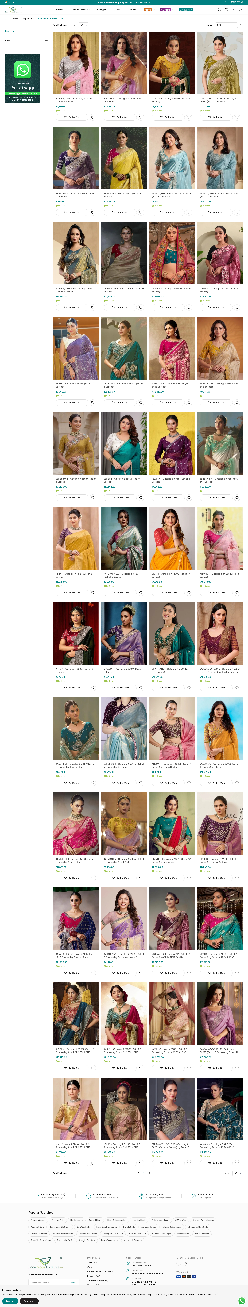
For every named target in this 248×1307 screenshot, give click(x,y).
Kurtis (117, 9)
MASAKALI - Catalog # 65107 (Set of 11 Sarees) (123, 670)
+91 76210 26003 (235, 2)
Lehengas (101, 9)
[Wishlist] (226, 9)
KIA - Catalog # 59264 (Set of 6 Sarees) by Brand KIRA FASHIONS (73, 1146)
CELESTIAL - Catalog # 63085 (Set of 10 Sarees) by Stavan (219, 765)
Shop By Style (28, 19)
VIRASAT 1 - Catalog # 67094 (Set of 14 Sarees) (123, 100)
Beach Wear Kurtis (109, 1240)
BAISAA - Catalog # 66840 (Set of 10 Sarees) (123, 195)
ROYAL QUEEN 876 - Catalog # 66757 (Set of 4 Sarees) (75, 290)
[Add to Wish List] (93, 117)
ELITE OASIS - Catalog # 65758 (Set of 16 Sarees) (170, 385)
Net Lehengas (76, 1220)
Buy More (165, 10)
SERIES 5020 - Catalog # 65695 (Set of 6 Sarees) (219, 385)
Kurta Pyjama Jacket (116, 1220)
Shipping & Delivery (97, 1280)
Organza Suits (57, 1220)
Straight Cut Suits (87, 1240)
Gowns (132, 9)
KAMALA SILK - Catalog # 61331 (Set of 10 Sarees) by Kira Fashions (74, 956)
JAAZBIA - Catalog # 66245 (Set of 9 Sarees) (171, 290)
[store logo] (13, 9)
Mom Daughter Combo (106, 1227)
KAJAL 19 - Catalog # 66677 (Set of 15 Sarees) (124, 290)
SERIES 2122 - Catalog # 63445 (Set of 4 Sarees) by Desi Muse (124, 765)
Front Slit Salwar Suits (41, 1240)
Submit (72, 1282)
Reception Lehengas (161, 1234)
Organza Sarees (38, 1220)
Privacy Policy (94, 1276)
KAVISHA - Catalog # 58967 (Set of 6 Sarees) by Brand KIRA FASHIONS (219, 1146)
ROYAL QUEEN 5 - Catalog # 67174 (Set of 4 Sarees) (74, 100)
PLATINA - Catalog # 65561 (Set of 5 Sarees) (171, 480)
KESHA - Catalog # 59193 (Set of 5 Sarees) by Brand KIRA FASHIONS (122, 1146)
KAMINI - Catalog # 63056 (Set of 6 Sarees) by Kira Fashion (74, 860)
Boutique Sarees (148, 1227)
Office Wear (181, 1220)
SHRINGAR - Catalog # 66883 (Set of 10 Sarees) (75, 195)
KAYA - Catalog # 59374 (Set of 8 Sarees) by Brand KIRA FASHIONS (169, 1051)
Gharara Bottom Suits (198, 1227)
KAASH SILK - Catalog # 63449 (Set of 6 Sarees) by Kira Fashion (75, 765)
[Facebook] (178, 1263)
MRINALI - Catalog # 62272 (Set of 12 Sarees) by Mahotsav (171, 860)
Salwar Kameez (80, 9)
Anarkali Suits (183, 1234)
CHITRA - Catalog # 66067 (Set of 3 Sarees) (219, 290)
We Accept (182, 1272)
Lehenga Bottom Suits (113, 1234)
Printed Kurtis (95, 1220)
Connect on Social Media (189, 1257)
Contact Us (93, 1267)
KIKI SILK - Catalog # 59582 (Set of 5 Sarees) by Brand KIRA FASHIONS (75, 1051)
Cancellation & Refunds (100, 1271)
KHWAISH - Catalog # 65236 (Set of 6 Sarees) (219, 575)
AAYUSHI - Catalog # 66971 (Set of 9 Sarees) (171, 100)
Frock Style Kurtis (65, 1240)
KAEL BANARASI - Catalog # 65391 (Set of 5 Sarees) (121, 575)
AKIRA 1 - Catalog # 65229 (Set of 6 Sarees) (74, 670)
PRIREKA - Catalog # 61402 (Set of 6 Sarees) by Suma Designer (219, 860)
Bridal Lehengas (202, 1234)
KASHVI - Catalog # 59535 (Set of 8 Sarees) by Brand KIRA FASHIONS (122, 1051)
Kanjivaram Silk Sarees (60, 1227)
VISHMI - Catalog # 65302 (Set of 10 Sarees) (171, 575)
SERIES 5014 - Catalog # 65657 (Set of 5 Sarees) (76, 480)
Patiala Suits (129, 1227)
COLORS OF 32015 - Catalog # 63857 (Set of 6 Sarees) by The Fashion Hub (220, 670)
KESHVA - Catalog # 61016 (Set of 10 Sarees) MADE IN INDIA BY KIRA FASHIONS (171, 956)
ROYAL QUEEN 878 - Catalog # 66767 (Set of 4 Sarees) (219, 195)
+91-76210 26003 (142, 1265)
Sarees (59, 9)
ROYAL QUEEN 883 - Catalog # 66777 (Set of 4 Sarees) (171, 195)
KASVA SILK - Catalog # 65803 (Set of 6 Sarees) (123, 385)
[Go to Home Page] (6, 18)
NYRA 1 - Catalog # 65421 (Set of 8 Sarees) (74, 575)
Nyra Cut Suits (37, 1227)
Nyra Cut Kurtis (83, 1227)
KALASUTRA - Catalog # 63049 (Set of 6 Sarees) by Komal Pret (124, 860)
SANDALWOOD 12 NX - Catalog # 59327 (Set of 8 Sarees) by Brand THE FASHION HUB (220, 1051)
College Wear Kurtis (160, 1220)
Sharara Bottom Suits (63, 1234)
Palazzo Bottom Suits (172, 1227)
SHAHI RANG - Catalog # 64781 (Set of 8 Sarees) (170, 670)
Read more (29, 1301)
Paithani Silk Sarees (88, 1234)
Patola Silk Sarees (39, 1234)
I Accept (10, 1301)
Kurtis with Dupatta (133, 1240)
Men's (148, 10)
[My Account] (233, 9)
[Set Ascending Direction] (241, 25)
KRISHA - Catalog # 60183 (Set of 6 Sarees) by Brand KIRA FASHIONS (218, 956)
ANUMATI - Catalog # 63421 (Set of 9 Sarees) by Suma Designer (171, 765)
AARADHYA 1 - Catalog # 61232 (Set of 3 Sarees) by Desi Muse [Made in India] (124, 956)
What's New (186, 10)
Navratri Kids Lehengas (203, 1220)
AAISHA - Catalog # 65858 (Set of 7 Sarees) (74, 385)
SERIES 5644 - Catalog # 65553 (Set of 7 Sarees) (219, 480)
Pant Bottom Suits (137, 1234)
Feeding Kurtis (138, 1220)
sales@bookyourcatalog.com (148, 1273)
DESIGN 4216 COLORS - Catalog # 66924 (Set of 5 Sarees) (218, 100)
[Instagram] (185, 1263)
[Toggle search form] (219, 9)
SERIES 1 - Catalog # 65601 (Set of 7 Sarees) (123, 480)
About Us (92, 1262)
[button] (175, 2)
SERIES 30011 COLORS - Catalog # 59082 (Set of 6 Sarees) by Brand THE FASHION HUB (172, 1146)
